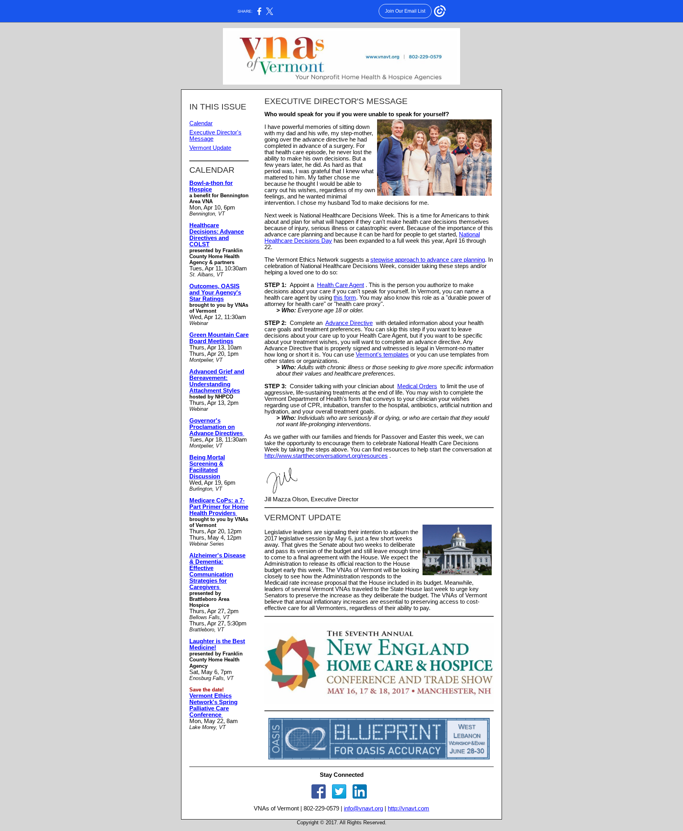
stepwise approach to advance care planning (427, 260)
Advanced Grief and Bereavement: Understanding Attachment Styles (216, 381)
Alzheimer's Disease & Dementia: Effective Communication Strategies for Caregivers (217, 571)
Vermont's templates (382, 354)
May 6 (343, 538)
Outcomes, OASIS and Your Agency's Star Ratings (215, 292)
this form (345, 298)
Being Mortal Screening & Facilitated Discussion (207, 467)
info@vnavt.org (363, 808)
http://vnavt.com (408, 808)
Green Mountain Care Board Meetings (219, 338)
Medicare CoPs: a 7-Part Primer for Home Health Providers (218, 506)
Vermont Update (210, 148)
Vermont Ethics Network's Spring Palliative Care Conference (213, 705)
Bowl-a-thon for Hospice (211, 186)
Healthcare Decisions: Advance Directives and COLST (216, 234)
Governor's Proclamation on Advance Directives (216, 426)
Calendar (201, 123)
